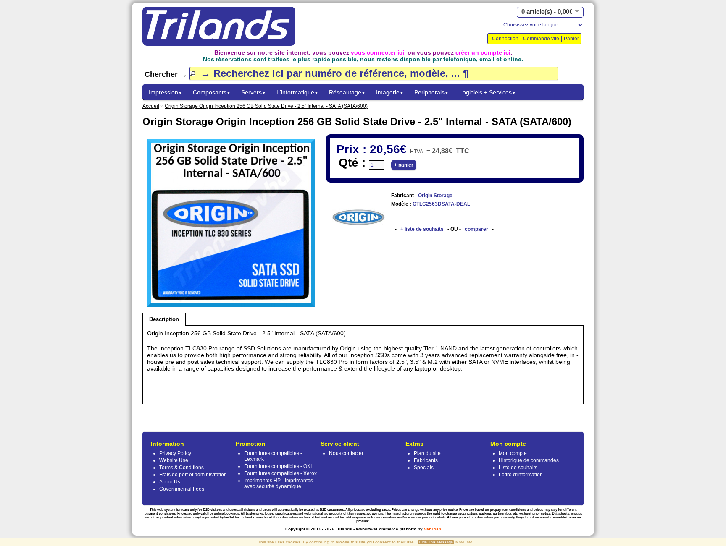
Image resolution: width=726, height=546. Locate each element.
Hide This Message (436, 542)
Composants (212, 92)
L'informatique (297, 92)
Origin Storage (434, 196)
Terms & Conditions (181, 467)
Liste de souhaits (518, 467)
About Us (169, 482)
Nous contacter (346, 453)
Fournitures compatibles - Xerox (280, 473)
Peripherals (431, 92)
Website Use (173, 460)
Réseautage (347, 92)
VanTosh (432, 529)
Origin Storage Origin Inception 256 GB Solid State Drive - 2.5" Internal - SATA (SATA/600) (266, 106)
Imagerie (390, 92)
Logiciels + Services (487, 92)
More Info (463, 542)
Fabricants (426, 460)
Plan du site (427, 453)
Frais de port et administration (193, 475)
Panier (571, 39)
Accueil (150, 106)
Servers (253, 92)
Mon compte (513, 453)
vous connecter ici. (378, 52)
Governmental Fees (181, 489)
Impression (165, 92)
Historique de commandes (529, 460)
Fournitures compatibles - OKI (278, 466)
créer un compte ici (482, 52)
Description (164, 319)
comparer (476, 229)
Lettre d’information (521, 475)
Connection (505, 39)
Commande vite (541, 39)
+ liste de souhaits (422, 229)
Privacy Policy (175, 453)
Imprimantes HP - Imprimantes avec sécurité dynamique (278, 483)
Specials (424, 467)
